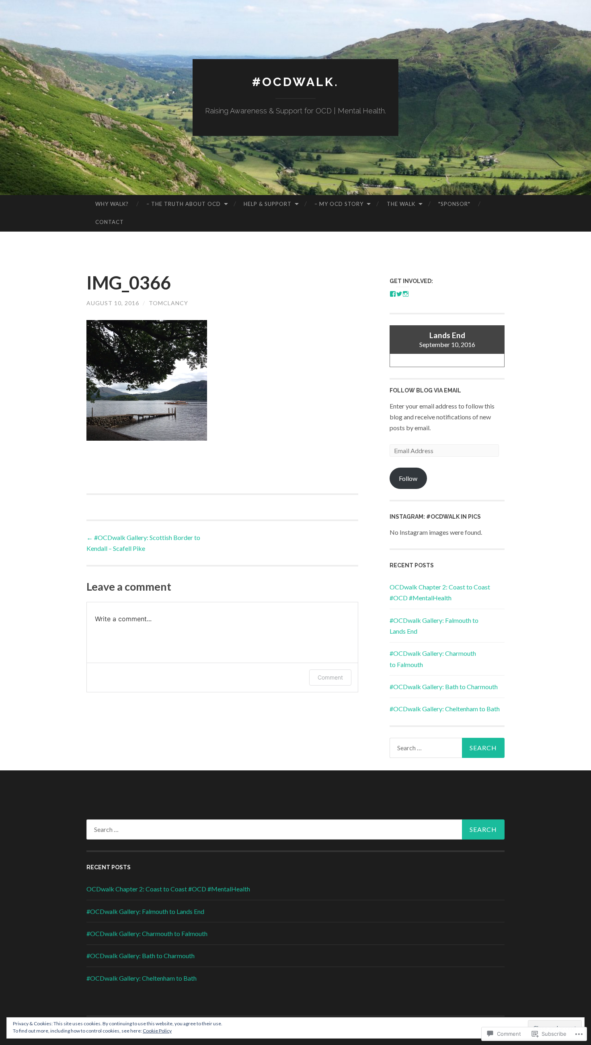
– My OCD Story (338, 204)
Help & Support (267, 204)
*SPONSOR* (454, 204)
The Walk (401, 204)
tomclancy (168, 303)
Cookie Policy (157, 1031)
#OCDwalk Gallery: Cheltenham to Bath (445, 708)
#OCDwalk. (295, 82)
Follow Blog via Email (425, 390)
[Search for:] (447, 748)
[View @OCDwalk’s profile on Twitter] (399, 294)
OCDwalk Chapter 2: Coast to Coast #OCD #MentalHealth (168, 889)
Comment (330, 677)
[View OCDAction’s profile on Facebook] (393, 294)
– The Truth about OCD (183, 204)
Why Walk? (112, 204)
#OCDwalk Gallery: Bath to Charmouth (444, 686)
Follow (408, 478)
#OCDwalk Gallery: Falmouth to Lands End (145, 911)
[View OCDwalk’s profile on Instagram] (405, 294)
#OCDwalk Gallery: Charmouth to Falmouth (146, 933)
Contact (109, 222)
